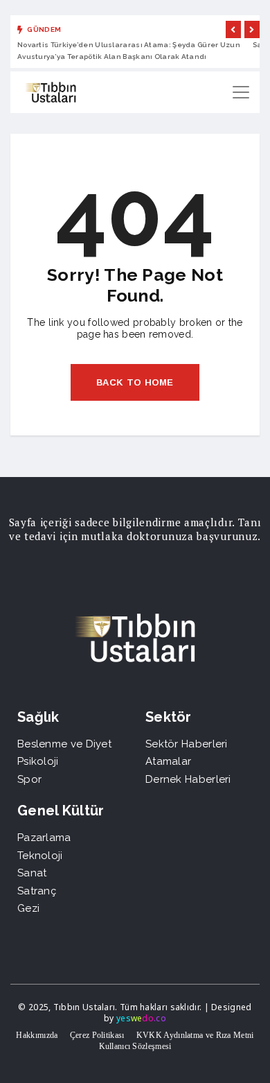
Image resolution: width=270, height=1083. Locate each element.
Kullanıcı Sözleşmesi (135, 1046)
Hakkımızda (36, 1035)
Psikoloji (38, 761)
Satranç (36, 891)
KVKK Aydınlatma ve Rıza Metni (195, 1035)
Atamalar (168, 761)
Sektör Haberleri (186, 744)
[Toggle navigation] (241, 92)
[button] (233, 29)
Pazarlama (44, 837)
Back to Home (135, 382)
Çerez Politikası (97, 1035)
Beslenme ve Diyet (64, 744)
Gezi (28, 908)
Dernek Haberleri (188, 779)
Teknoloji (40, 855)
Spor (29, 779)
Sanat (32, 873)
